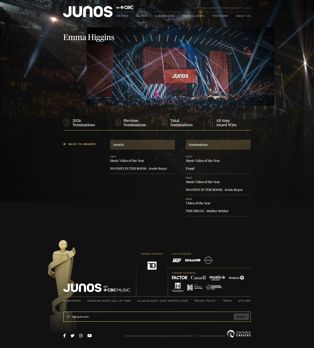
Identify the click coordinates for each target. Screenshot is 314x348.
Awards (122, 15)
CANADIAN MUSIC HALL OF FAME (109, 300)
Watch (142, 15)
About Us (243, 15)
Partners (220, 15)
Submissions (164, 15)
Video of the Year (198, 203)
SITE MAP (244, 300)
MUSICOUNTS (72, 300)
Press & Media (193, 15)
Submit (241, 316)
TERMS (227, 300)
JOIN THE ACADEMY (205, 7)
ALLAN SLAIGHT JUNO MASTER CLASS (163, 300)
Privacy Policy (205, 300)
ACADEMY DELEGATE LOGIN (235, 7)
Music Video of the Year (127, 160)
